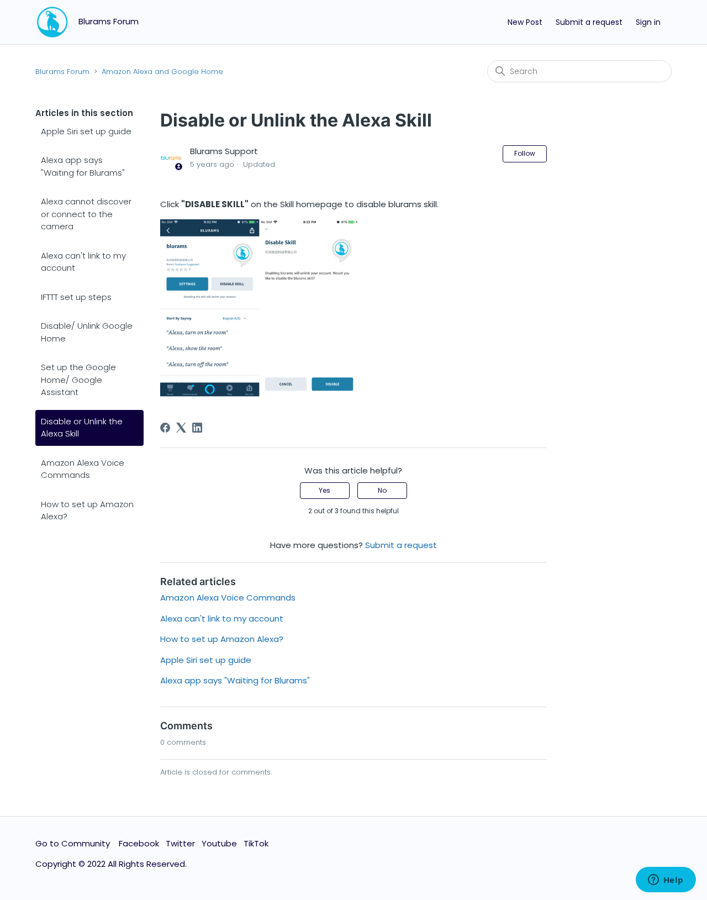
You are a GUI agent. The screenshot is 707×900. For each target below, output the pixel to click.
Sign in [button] (648, 22)
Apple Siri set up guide (86, 131)
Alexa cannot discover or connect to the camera (86, 214)
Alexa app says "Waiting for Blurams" (83, 166)
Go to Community (73, 843)
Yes (324, 490)
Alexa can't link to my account (83, 262)
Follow (524, 153)
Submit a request (589, 22)
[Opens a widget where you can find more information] (665, 880)
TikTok (256, 843)
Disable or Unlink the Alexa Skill (82, 427)
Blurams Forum (62, 71)
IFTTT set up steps (76, 297)
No (382, 490)
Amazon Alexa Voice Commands (82, 469)
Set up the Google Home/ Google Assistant (78, 379)
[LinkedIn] (197, 428)
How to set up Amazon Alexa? (87, 510)
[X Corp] (181, 428)
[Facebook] (165, 428)
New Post (525, 22)
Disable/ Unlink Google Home (87, 332)
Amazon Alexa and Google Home (162, 71)
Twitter (180, 843)
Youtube (219, 843)
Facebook (139, 843)
